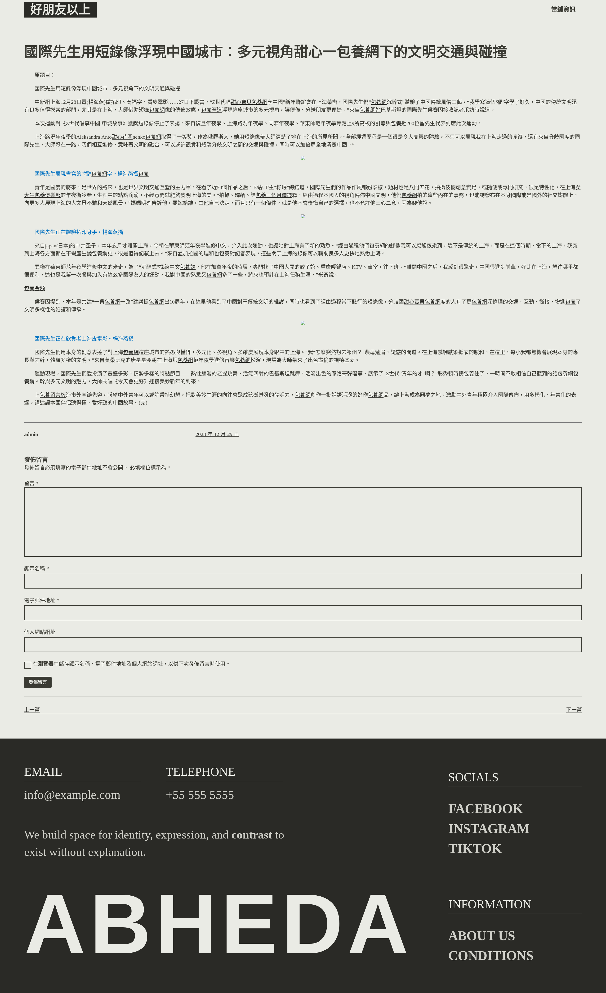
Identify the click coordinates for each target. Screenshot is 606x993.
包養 (396, 123)
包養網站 (370, 110)
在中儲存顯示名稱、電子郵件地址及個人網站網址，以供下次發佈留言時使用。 (132, 664)
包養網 (379, 102)
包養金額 (34, 288)
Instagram (489, 828)
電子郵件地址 (41, 600)
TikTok (475, 848)
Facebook (485, 808)
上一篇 (32, 710)
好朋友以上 (60, 9)
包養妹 (188, 267)
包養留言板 (53, 395)
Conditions (491, 955)
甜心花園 (122, 137)
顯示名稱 (36, 568)
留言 (31, 483)
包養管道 (211, 110)
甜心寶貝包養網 (249, 102)
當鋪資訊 (563, 9)
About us (481, 935)
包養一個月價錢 (274, 195)
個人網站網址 (39, 632)
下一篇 (574, 710)
